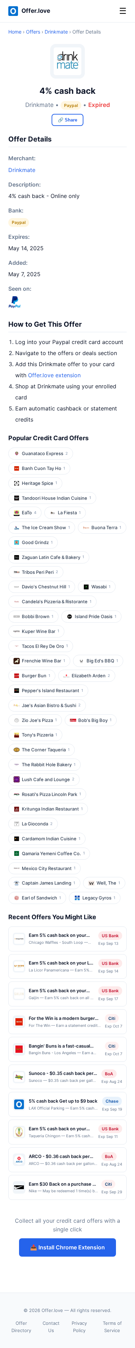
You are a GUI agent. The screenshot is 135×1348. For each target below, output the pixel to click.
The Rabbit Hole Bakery (48, 764)
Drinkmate (56, 32)
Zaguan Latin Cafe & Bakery (53, 557)
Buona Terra (106, 527)
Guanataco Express (45, 453)
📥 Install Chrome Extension (67, 1247)
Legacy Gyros (98, 898)
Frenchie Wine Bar (43, 660)
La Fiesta (69, 512)
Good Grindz (37, 542)
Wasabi (100, 586)
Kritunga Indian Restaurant (52, 809)
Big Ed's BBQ (102, 660)
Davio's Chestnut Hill (46, 586)
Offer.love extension (54, 375)
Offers (33, 32)
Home (14, 32)
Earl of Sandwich (41, 898)
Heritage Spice (39, 483)
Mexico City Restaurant (48, 868)
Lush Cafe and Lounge (48, 779)
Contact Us (51, 1326)
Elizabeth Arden (91, 675)
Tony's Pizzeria (39, 735)
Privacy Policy (79, 1326)
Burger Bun (36, 675)
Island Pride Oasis (95, 616)
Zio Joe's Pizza (39, 720)
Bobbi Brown (37, 616)
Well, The (108, 883)
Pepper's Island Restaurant (52, 690)
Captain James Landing (48, 883)
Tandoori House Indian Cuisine (56, 498)
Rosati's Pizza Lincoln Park (51, 794)
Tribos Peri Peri (40, 572)
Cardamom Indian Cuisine (51, 838)
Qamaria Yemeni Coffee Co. (53, 853)
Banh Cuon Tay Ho (43, 468)
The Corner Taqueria (46, 749)
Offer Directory (21, 1326)
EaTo (29, 512)
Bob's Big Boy (94, 720)
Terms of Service (112, 1326)
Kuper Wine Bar (40, 631)
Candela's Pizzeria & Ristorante (56, 601)
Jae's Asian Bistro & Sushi (51, 705)
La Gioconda (37, 823)
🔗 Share (67, 120)
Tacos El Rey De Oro (45, 646)
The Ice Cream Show (46, 527)
